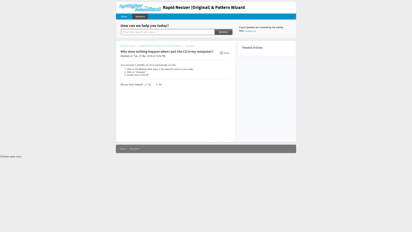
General (190, 45)
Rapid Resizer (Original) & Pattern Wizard (160, 45)
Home (124, 16)
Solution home (128, 45)
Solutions (140, 16)
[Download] (200, 74)
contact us (250, 31)
